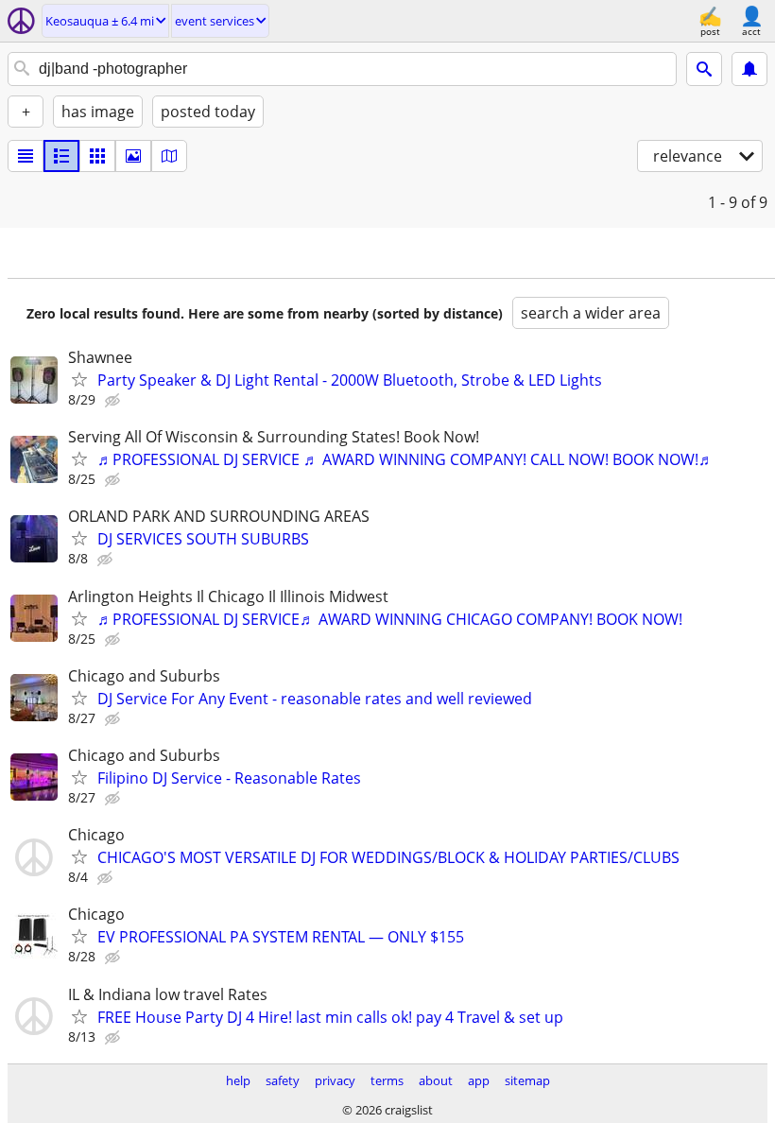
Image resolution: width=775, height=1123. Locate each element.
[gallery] (133, 156)
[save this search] (749, 69)
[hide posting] (114, 400)
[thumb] (61, 156)
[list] (25, 156)
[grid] (97, 156)
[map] (169, 156)
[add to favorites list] (79, 379)
